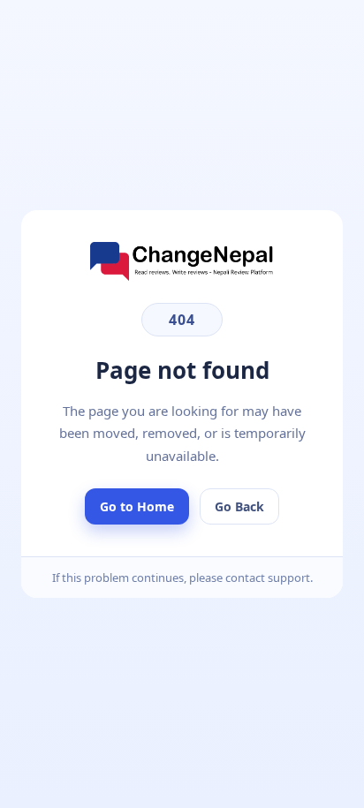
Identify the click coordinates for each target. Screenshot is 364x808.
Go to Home (137, 506)
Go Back (239, 506)
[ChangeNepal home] (182, 275)
